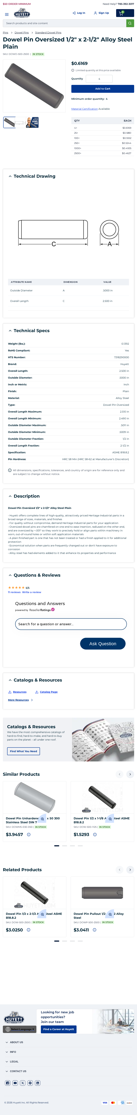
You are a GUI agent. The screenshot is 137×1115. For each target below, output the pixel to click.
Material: (13, 398)
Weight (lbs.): (16, 343)
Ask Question (102, 643)
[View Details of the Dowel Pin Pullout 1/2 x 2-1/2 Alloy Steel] (102, 893)
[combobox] (68, 23)
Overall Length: (18, 371)
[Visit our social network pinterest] (30, 1083)
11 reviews (14, 592)
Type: (11, 404)
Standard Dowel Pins (48, 32)
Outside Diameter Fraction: (26, 438)
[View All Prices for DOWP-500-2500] (94, 930)
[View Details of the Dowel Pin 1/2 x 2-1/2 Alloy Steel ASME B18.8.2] (34, 893)
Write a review (31, 592)
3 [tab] (72, 846)
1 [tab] (57, 846)
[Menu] (6, 14)
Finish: (12, 391)
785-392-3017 (126, 4)
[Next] (130, 774)
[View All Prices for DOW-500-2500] (28, 930)
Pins (5, 32)
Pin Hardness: (17, 459)
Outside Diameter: (20, 377)
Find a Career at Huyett (58, 1029)
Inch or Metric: (17, 384)
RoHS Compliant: (19, 350)
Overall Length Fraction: (23, 445)
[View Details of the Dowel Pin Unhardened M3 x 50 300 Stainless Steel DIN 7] (34, 797)
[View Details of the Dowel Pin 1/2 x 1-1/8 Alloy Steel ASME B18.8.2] (102, 797)
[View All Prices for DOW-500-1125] (94, 834)
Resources (19, 692)
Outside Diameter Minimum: (27, 432)
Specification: (17, 452)
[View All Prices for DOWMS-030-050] (28, 834)
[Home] (22, 12)
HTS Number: (17, 357)
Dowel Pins (22, 32)
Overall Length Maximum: (25, 411)
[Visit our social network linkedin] (37, 1083)
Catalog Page (49, 692)
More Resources (18, 700)
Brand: (12, 364)
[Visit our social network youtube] (15, 1083)
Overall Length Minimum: (24, 418)
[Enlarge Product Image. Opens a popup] (41, 818)
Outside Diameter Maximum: (27, 425)
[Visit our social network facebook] (7, 1083)
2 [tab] (64, 846)
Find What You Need (23, 751)
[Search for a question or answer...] (71, 624)
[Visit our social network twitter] (22, 1083)
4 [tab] (80, 846)
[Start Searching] (130, 23)
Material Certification (84, 108)
